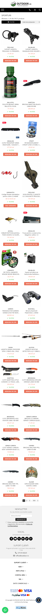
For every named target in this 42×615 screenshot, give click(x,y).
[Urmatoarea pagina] (37, 500)
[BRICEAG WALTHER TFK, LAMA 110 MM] (10, 472)
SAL (20, 579)
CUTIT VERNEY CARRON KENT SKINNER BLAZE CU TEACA (10, 448)
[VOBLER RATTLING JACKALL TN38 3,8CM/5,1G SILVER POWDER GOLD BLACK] (10, 219)
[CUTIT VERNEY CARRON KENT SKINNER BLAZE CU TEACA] (10, 439)
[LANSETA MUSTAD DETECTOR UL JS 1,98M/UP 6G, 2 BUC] (31, 336)
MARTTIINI (31, 102)
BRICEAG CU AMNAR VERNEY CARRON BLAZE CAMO (31, 419)
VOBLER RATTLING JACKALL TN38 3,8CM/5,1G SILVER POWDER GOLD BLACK (10, 234)
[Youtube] (15, 538)
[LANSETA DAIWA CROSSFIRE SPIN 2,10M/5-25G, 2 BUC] (10, 336)
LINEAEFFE (10, 270)
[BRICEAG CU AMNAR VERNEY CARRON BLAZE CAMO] (31, 405)
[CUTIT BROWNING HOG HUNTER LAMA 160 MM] (10, 405)
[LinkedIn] (23, 538)
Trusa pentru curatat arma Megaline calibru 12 (31, 234)
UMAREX (31, 445)
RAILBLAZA (31, 47)
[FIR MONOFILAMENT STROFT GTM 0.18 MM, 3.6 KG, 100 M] (31, 129)
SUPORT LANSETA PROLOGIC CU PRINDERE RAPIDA (10, 50)
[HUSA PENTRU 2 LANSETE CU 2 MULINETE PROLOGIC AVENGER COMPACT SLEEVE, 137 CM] (31, 174)
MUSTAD (31, 347)
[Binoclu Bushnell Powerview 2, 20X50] (31, 297)
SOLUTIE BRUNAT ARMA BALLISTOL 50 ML (10, 105)
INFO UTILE (20, 571)
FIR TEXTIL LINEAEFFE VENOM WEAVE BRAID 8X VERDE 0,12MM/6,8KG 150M (10, 273)
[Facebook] (11, 538)
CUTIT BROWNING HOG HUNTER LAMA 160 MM (10, 419)
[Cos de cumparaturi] (35, 10)
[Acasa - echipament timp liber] (21, 4)
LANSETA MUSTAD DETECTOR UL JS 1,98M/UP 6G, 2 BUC (31, 350)
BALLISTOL (10, 102)
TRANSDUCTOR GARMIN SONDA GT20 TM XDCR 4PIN (10, 312)
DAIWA (10, 347)
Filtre (11, 22)
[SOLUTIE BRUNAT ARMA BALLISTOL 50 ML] (10, 83)
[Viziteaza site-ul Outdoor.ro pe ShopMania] (21, 607)
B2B (20, 567)
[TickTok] (27, 538)
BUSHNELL (31, 309)
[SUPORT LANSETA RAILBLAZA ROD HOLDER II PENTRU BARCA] (31, 36)
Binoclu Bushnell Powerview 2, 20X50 (31, 312)
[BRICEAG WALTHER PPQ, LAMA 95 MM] (31, 439)
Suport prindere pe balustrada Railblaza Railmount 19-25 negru (31, 273)
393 (34, 500)
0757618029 (22, 553)
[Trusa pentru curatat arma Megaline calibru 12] (31, 219)
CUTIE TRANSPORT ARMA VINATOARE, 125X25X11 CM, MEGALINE (10, 144)
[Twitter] (19, 538)
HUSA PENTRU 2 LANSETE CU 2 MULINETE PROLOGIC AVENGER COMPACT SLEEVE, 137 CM (32, 195)
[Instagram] (31, 538)
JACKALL (10, 231)
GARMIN (10, 309)
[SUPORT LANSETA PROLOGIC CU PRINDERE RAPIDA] (10, 36)
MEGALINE (10, 141)
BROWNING (31, 378)
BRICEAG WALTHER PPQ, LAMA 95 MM (31, 448)
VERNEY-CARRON (31, 417)
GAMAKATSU (10, 192)
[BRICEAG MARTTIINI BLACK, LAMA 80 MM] (31, 83)
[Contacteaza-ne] (30, 10)
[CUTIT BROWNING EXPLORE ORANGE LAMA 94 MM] (31, 371)
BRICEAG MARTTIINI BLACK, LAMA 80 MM (31, 105)
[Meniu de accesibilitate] (38, 600)
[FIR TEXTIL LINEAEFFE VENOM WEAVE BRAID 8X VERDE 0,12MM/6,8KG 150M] (10, 258)
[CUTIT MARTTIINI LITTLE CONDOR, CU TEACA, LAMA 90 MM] (10, 370)
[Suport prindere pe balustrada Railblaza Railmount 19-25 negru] (31, 258)
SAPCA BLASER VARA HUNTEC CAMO (31, 485)
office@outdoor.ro (22, 556)
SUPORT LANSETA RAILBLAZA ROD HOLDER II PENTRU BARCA (31, 50)
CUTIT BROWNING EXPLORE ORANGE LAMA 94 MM (31, 381)
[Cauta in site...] (39, 10)
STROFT (31, 141)
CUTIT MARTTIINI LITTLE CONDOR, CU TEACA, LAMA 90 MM (10, 381)
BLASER (31, 482)
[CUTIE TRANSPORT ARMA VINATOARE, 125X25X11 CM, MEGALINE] (10, 129)
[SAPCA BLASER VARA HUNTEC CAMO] (31, 471)
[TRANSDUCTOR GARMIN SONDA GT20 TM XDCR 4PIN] (10, 298)
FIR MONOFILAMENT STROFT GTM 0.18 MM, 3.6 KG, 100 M (31, 144)
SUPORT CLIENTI (20, 563)
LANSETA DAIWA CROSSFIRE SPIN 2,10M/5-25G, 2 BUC (10, 350)
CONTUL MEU (20, 575)
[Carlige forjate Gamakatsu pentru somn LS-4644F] (10, 174)
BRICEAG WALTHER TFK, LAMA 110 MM (10, 485)
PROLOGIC (10, 47)
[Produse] (3, 10)
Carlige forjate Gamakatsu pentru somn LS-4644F (10, 195)
